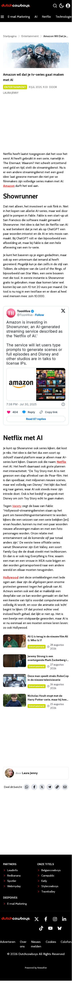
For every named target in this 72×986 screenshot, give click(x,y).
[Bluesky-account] (59, 928)
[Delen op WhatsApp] (27, 787)
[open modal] (68, 5)
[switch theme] (61, 5)
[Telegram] (50, 787)
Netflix (46, 16)
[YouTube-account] (50, 928)
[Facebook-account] (45, 919)
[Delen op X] (42, 787)
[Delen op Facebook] (34, 787)
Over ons (23, 944)
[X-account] (36, 919)
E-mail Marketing (19, 16)
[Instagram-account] (55, 919)
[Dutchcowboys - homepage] (16, 6)
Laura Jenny (10, 92)
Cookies (51, 942)
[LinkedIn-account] (64, 919)
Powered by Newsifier (36, 967)
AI (35, 16)
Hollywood (10, 577)
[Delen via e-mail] (65, 787)
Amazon (9, 186)
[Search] (55, 5)
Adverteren (7, 942)
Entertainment (15, 87)
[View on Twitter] (63, 313)
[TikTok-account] (41, 928)
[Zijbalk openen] (2, 16)
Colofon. (66, 942)
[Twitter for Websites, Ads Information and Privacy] (63, 404)
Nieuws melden (36, 944)
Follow (39, 315)
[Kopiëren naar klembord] (57, 787)
